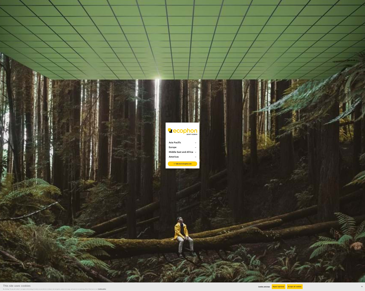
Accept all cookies (295, 286)
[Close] (362, 286)
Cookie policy (102, 289)
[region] (182, 286)
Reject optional (278, 286)
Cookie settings (264, 286)
